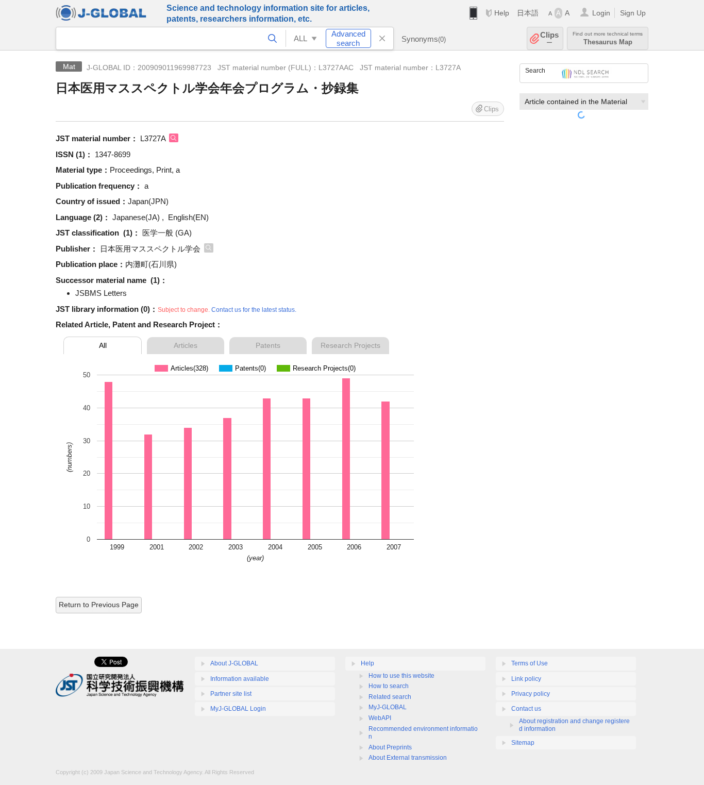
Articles (185, 345)
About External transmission (407, 757)
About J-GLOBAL (234, 663)
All (103, 345)
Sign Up (633, 13)
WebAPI (379, 718)
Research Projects (350, 345)
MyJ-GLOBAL (387, 707)
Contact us (526, 708)
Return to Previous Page (99, 604)
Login (601, 13)
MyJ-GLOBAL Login (238, 708)
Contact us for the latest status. (253, 309)
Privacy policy (530, 693)
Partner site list (231, 693)
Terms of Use (529, 663)
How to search (388, 686)
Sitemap (522, 742)
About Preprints (390, 747)
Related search (389, 696)
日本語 (528, 13)
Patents (268, 345)
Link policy (526, 678)
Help (501, 13)
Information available (239, 678)
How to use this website (401, 675)
